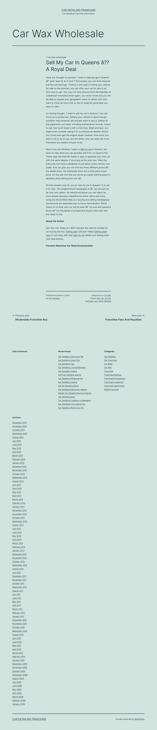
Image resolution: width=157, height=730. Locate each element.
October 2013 (18, 518)
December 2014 (19, 466)
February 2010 (18, 656)
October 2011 (18, 583)
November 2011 (19, 580)
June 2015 (17, 445)
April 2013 (16, 540)
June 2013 (17, 532)
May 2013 (16, 536)
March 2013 (17, 543)
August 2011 (17, 591)
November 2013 (19, 514)
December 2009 (19, 664)
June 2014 (17, 488)
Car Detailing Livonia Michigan (72, 367)
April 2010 (16, 649)
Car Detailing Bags (66, 397)
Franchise (108, 371)
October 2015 (18, 430)
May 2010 (16, 645)
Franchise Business (112, 375)
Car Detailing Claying (67, 382)
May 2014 (16, 492)
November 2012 (19, 558)
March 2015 (17, 456)
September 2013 (19, 521)
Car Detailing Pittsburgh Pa (70, 378)
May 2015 (16, 448)
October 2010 (18, 627)
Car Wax (107, 295)
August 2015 (17, 437)
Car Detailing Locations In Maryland (74, 400)
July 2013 (16, 529)
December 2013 (19, 510)
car (102, 298)
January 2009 (18, 704)
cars (96, 301)
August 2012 (17, 569)
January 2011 (18, 616)
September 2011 (19, 587)
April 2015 (16, 452)
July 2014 (16, 485)
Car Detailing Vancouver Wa (70, 357)
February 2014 (18, 503)
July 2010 (16, 638)
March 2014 (17, 499)
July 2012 (16, 572)
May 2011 (16, 602)
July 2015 (16, 441)
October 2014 (18, 474)
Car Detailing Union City (69, 360)
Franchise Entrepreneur (114, 378)
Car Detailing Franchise (78, 10)
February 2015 (18, 459)
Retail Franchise (111, 389)
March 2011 (17, 609)
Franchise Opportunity (114, 386)
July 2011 (16, 594)
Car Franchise (54, 298)
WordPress (139, 719)
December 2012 (19, 554)
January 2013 (18, 550)
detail (101, 301)
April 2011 (16, 605)
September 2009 (19, 675)
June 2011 (16, 598)
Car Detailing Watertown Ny (71, 408)
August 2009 (18, 678)
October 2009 (18, 671)
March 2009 (17, 697)
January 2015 (18, 463)
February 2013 (18, 547)
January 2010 (18, 660)
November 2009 (19, 667)
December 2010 (19, 620)
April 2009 (17, 693)
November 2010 (19, 624)
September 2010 (19, 631)
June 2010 (17, 642)
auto (98, 298)
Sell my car (92, 77)
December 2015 (19, 423)
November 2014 (19, 470)
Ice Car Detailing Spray (68, 386)
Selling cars (71, 231)
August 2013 (17, 525)
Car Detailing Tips (66, 364)
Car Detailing (110, 357)
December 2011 (19, 576)
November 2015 (19, 426)
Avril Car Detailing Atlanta (69, 375)
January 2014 (18, 507)
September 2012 (19, 565)
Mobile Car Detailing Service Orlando (74, 393)
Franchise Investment (114, 382)
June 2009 (17, 686)
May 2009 (16, 689)
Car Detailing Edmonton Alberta (72, 389)
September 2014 (19, 477)
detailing (107, 301)
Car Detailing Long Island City (71, 404)
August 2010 (17, 635)
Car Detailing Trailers (67, 371)
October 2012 (18, 561)
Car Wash (108, 364)
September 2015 (19, 434)
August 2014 (18, 481)
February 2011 (18, 613)
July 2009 (16, 682)
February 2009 (19, 700)
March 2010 (17, 653)
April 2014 (16, 496)
